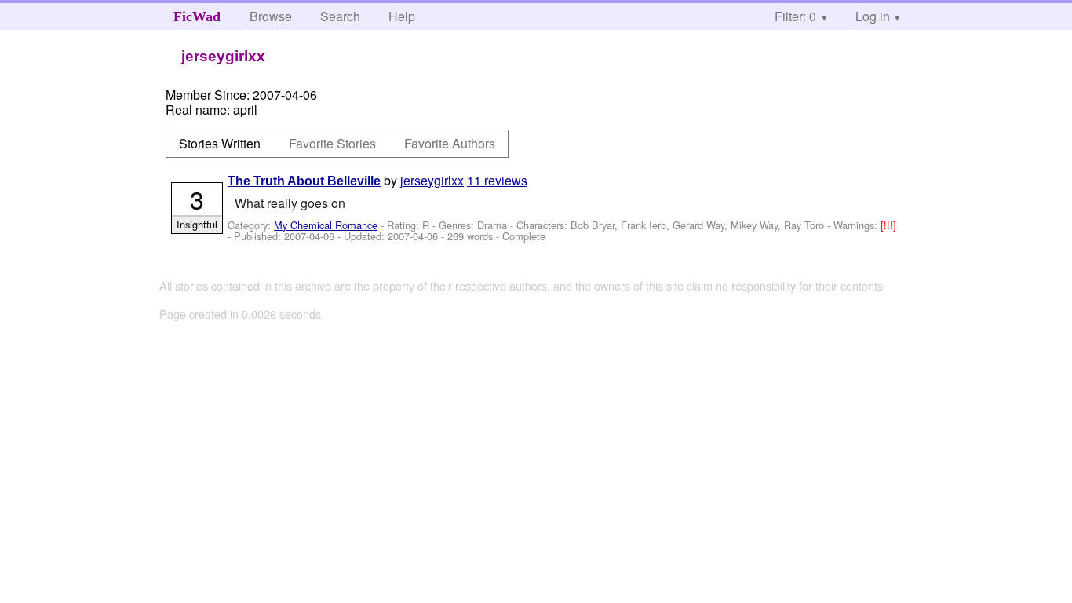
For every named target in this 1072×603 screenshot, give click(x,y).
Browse (271, 16)
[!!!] (888, 224)
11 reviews (497, 180)
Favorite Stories (332, 143)
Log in (872, 16)
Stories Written (220, 143)
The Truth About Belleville (304, 181)
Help (401, 16)
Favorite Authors (449, 143)
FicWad (197, 16)
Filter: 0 (795, 16)
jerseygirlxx (432, 180)
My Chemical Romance (325, 224)
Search (340, 16)
